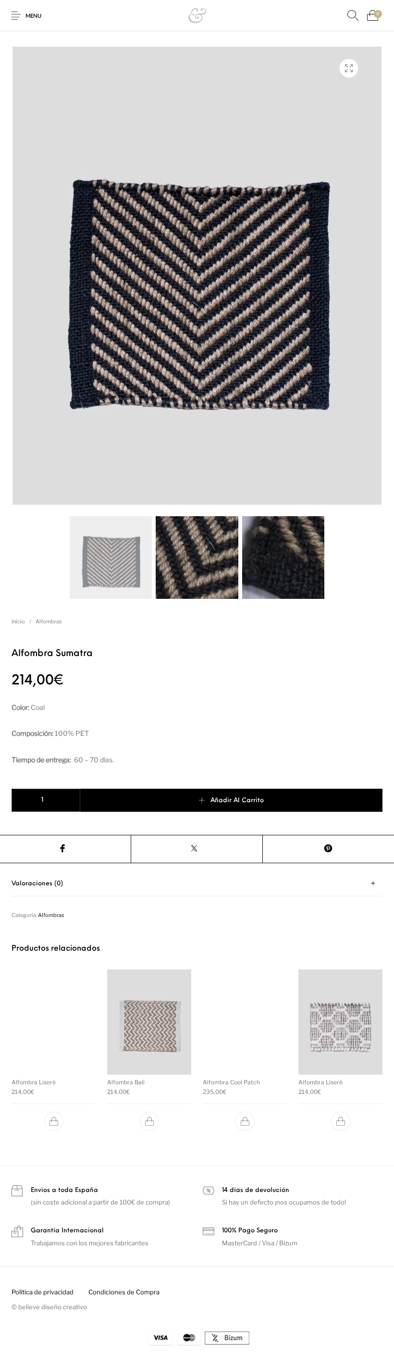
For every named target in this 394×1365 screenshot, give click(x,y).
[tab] (197, 883)
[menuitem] (42, 1292)
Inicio (18, 621)
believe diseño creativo (52, 1307)
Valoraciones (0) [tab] (37, 884)
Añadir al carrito (237, 800)
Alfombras (49, 621)
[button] (53, 1121)
